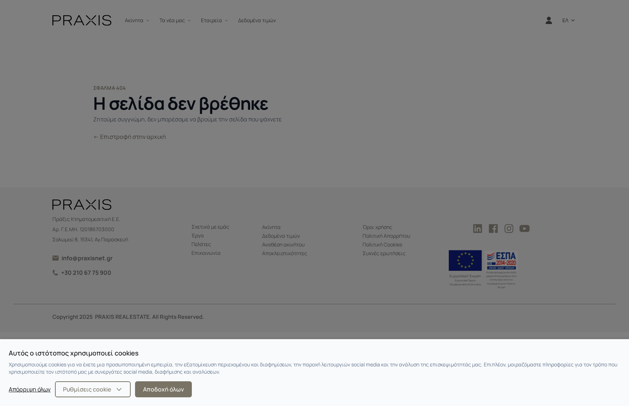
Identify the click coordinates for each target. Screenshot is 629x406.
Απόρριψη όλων (30, 389)
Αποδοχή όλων (163, 389)
